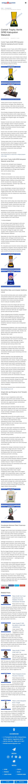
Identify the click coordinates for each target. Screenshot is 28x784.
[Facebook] (12, 757)
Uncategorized (8, 8)
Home (2, 8)
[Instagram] (8, 757)
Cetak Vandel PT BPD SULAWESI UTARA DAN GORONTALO (18, 625)
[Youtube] (20, 757)
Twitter (17, 585)
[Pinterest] (16, 757)
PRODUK (6, 772)
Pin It (3, 587)
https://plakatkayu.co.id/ (7, 389)
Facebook (11, 585)
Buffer (7, 587)
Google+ (23, 585)
